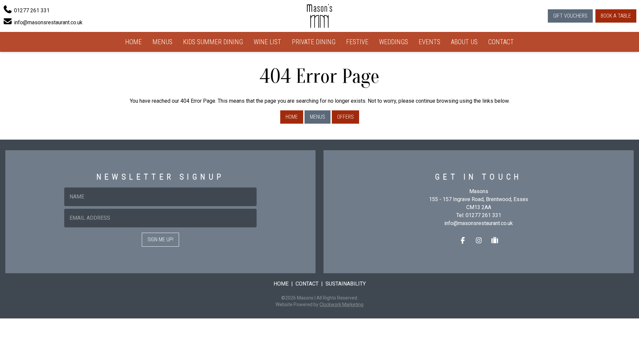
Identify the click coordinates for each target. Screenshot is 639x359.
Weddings (393, 42)
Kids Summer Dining (213, 42)
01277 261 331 (483, 215)
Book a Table (616, 16)
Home (133, 42)
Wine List (267, 42)
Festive (357, 42)
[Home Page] (319, 16)
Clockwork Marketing (341, 304)
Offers (345, 117)
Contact (501, 42)
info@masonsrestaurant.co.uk (478, 223)
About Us (464, 42)
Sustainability (345, 284)
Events (429, 42)
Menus (162, 42)
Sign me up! (160, 239)
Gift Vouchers (570, 16)
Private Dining (313, 42)
